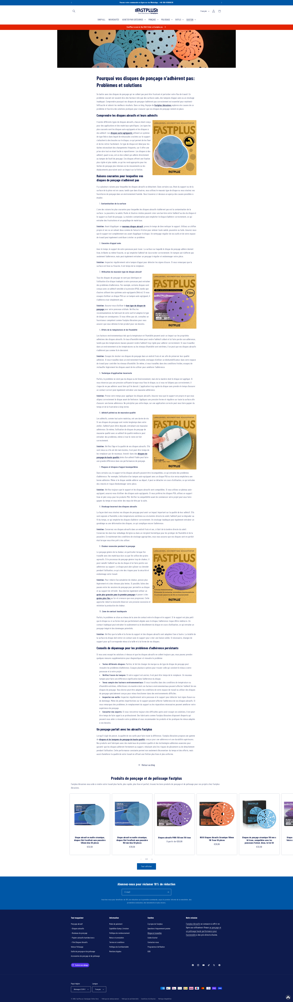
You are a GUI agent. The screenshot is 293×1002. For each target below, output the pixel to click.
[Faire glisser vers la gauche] (141, 859)
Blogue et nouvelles (155, 933)
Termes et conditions (116, 942)
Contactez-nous (153, 942)
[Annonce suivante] (221, 2)
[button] (74, 11)
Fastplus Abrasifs (193, 923)
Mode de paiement (115, 924)
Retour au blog (148, 764)
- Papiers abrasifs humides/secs (82, 937)
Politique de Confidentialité (119, 947)
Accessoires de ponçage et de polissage (85, 956)
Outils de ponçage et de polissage (83, 951)
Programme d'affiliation (156, 947)
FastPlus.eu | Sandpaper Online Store (87, 999)
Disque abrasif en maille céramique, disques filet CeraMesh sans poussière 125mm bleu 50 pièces (90, 840)
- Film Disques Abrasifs (79, 942)
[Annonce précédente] (71, 2)
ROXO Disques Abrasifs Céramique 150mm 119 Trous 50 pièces (217, 838)
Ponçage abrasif (77, 924)
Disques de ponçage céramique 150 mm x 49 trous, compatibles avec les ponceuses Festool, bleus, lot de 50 (259, 840)
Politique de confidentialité (130, 999)
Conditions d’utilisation (148, 999)
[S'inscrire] (168, 892)
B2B (149, 951)
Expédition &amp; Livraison (119, 928)
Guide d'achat (152, 937)
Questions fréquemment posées (159, 928)
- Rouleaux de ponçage (79, 933)
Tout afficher (146, 866)
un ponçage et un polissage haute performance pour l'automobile (203, 931)
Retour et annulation (116, 937)
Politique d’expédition (165, 999)
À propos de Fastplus (155, 924)
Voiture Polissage (77, 947)
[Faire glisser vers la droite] (152, 859)
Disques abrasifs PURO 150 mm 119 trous (174, 837)
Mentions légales (115, 951)
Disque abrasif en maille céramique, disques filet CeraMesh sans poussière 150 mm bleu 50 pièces (132, 840)
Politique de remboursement (119, 933)
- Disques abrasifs (77, 928)
